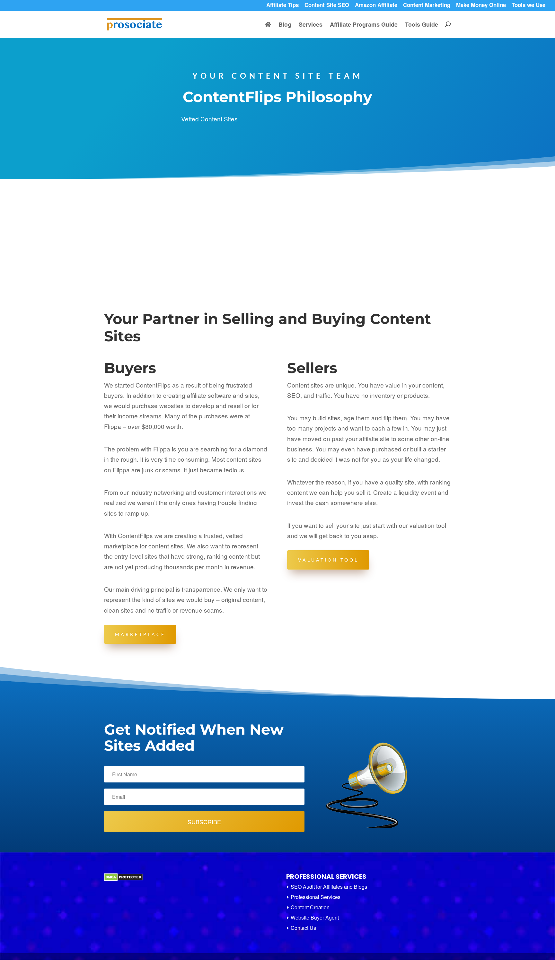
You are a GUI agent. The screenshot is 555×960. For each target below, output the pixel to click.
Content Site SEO (326, 6)
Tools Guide (421, 25)
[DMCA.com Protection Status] (123, 879)
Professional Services (315, 897)
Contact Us (303, 927)
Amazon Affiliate (376, 6)
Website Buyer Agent (315, 917)
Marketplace (140, 634)
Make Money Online (481, 6)
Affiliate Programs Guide (364, 25)
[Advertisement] (277, 227)
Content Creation (310, 907)
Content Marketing (426, 6)
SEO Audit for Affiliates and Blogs (329, 886)
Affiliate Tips (282, 6)
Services (310, 25)
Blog (284, 25)
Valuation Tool (328, 560)
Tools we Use (528, 6)
